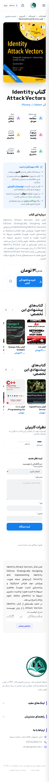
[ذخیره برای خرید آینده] (11, 281)
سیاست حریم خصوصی (18, 770)
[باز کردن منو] (44, 5)
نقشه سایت (35, 770)
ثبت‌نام (11, 5)
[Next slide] (6, 310)
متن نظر (38, 477)
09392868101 (34, 742)
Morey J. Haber (32, 105)
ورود (5, 5)
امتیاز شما (37, 466)
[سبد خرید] (23, 5)
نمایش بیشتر (24, 626)
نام (40, 503)
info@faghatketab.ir (32, 747)
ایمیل (39, 514)
